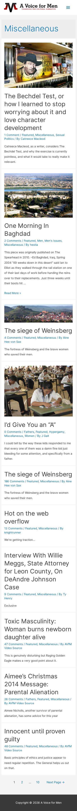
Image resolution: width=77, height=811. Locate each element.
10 (37, 782)
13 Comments (13, 528)
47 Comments (13, 644)
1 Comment (11, 135)
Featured (28, 135)
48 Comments (13, 746)
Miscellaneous (44, 135)
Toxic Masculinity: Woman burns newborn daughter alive (37, 629)
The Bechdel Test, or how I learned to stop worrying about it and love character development (35, 111)
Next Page (56, 782)
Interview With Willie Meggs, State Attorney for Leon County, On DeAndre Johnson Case (36, 571)
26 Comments (13, 699)
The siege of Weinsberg (38, 330)
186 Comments (14, 481)
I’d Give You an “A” (30, 424)
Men (40, 240)
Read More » (12, 293)
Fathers (29, 431)
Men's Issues (53, 240)
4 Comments (12, 337)
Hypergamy (56, 431)
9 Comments (12, 594)
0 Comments (12, 431)
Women (29, 435)
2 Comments (12, 240)
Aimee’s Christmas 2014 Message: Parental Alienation (31, 684)
